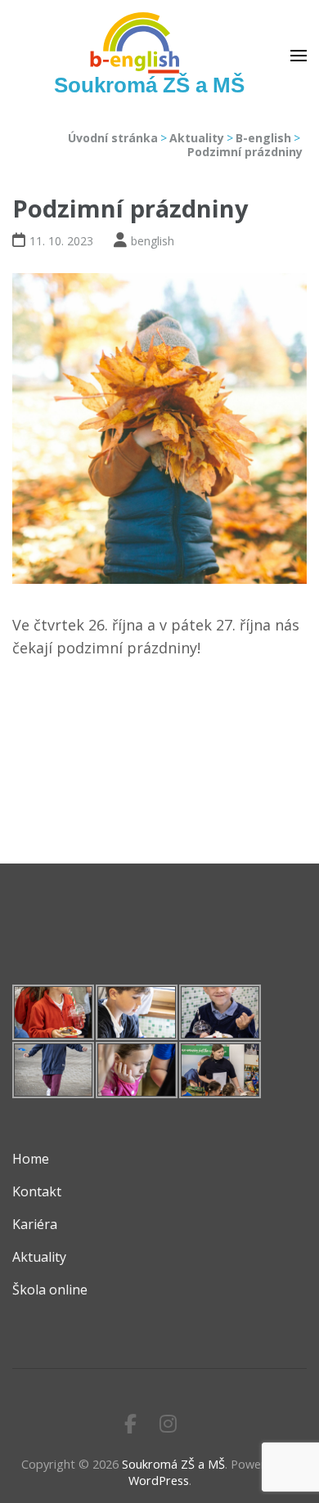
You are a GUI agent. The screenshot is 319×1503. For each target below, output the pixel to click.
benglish (152, 241)
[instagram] (168, 1423)
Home (30, 1159)
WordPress (158, 1480)
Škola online (50, 1290)
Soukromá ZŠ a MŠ (149, 85)
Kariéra (34, 1224)
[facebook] (130, 1423)
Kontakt (36, 1191)
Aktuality (39, 1257)
